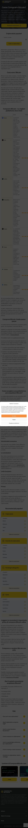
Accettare (14, 415)
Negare (14, 419)
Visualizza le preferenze (14, 423)
